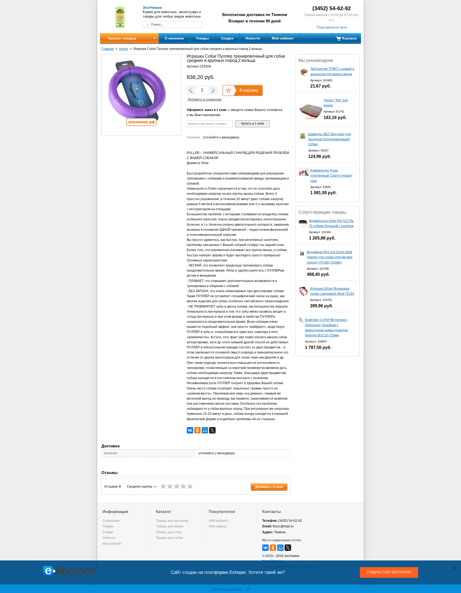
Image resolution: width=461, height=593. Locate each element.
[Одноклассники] (197, 430)
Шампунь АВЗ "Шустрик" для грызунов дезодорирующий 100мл (329, 139)
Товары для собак (169, 538)
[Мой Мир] (205, 430)
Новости (252, 38)
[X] (212, 430)
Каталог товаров (122, 38)
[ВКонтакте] (190, 430)
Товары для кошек (169, 526)
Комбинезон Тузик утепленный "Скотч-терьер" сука (331, 175)
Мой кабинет (283, 38)
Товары (202, 38)
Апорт (123, 49)
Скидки (227, 38)
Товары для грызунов (172, 521)
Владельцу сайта (227, 589)
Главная (107, 49)
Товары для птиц (168, 532)
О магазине (174, 38)
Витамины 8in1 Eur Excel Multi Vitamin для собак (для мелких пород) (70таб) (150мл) (329, 257)
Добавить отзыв (269, 487)
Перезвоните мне (331, 27)
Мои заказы (218, 526)
